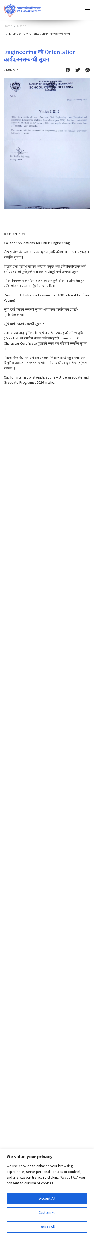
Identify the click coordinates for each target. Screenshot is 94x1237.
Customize (47, 1212)
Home (8, 26)
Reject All (47, 1226)
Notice (21, 26)
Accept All (47, 1198)
